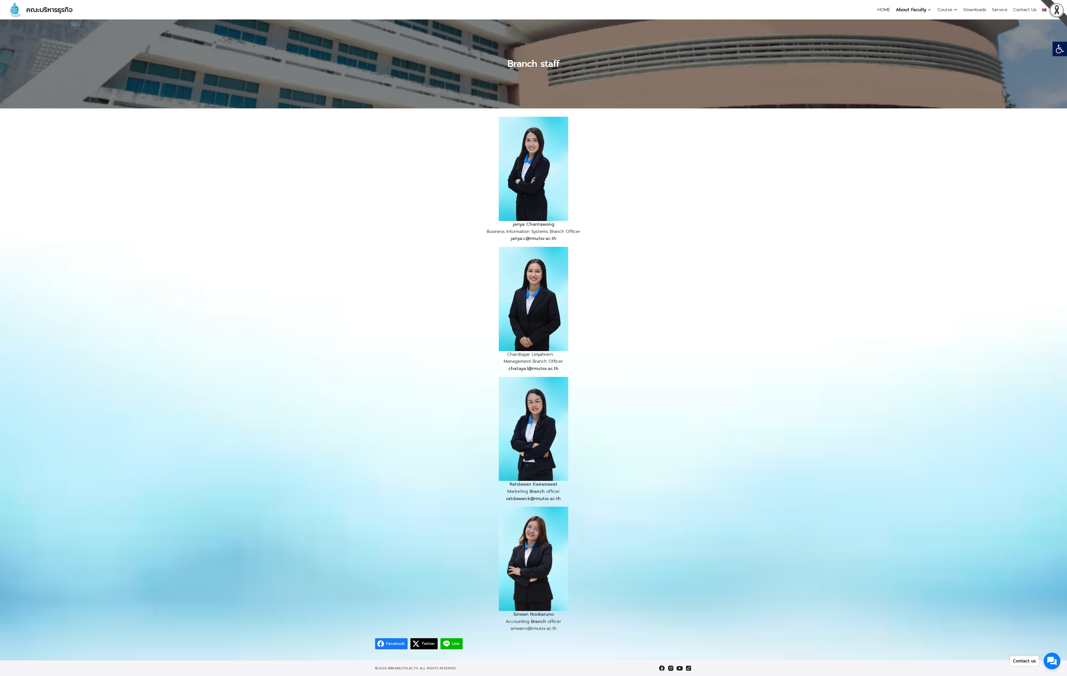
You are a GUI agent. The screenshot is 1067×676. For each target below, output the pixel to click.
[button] (1060, 49)
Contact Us (1024, 9)
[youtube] (679, 668)
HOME (883, 9)
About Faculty (911, 9)
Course (945, 9)
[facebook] (662, 668)
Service (1000, 9)
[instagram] (670, 668)
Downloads (975, 9)
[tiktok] (688, 668)
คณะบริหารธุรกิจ (49, 10)
